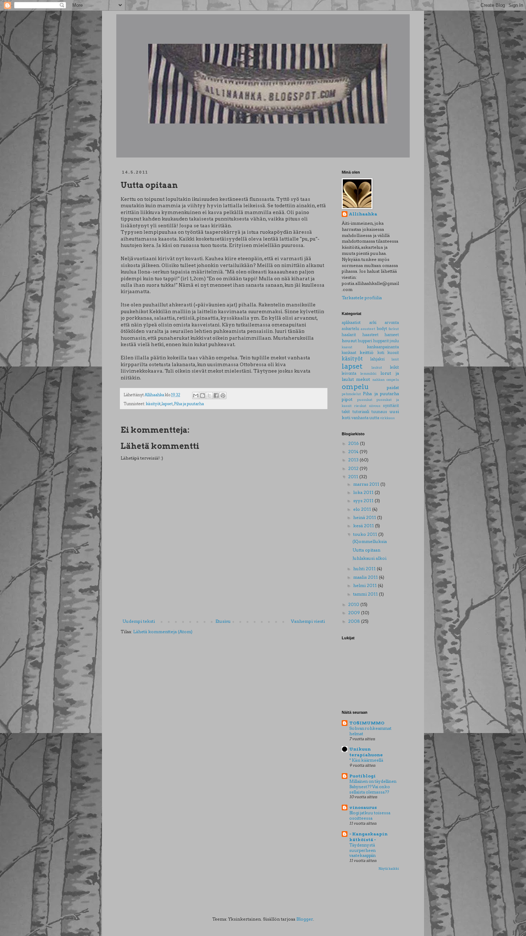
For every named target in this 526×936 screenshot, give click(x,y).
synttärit (391, 405)
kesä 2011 (364, 525)
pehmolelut (351, 394)
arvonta (392, 322)
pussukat (364, 400)
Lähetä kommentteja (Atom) (163, 631)
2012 (354, 468)
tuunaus (379, 411)
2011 (353, 476)
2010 (354, 604)
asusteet (368, 329)
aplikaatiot (351, 322)
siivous (374, 406)
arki (372, 322)
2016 (354, 443)
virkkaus (387, 418)
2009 (354, 612)
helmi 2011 (365, 585)
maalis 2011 (366, 577)
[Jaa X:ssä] (209, 395)
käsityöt (153, 404)
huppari (365, 341)
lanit (395, 359)
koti (381, 352)
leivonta (349, 373)
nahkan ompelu (385, 380)
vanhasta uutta (365, 418)
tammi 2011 (366, 594)
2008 (354, 621)
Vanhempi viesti (308, 621)
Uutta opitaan (366, 550)
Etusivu (223, 621)
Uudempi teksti (138, 621)
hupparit (381, 341)
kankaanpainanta (383, 347)
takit (346, 411)
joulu (394, 341)
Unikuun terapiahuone (366, 751)
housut (349, 340)
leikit (394, 367)
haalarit (349, 335)
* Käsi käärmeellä (366, 760)
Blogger (304, 919)
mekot (363, 379)
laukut (376, 367)
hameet (392, 335)
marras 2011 (366, 484)
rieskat (360, 406)
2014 (354, 451)
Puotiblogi (362, 776)
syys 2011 (364, 500)
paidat (393, 387)
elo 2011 (362, 509)
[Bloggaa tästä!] (202, 395)
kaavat (347, 347)
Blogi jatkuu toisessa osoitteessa (369, 815)
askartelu (350, 328)
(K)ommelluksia (369, 541)
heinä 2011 (365, 517)
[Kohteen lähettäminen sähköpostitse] (195, 395)
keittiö (367, 352)
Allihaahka (363, 214)
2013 (354, 459)
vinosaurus (363, 807)
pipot (347, 399)
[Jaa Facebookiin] (216, 395)
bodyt (382, 328)
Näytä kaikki (389, 868)
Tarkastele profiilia (362, 297)
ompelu (355, 387)
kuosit (393, 352)
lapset (167, 404)
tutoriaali (360, 411)
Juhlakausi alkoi (369, 558)
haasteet (370, 335)
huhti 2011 (365, 568)
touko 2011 (365, 534)
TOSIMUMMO (366, 723)
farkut (394, 329)
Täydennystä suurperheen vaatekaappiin (362, 850)
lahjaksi (377, 359)
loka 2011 (364, 492)
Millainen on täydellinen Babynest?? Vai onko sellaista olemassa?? (372, 787)
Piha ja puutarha (189, 404)
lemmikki (368, 373)
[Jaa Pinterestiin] (223, 395)
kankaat (349, 352)
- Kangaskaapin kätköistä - (368, 836)
